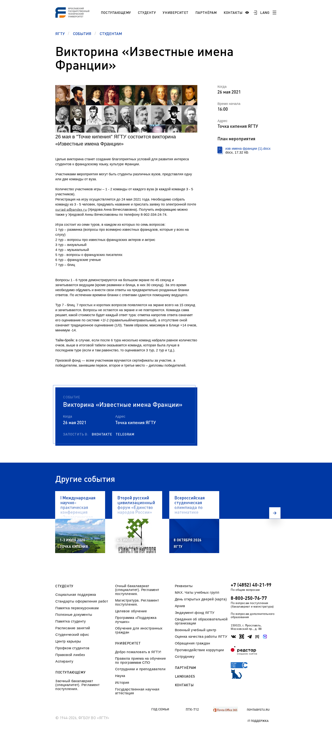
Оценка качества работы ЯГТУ (201, 637)
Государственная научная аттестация (137, 691)
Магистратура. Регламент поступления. (137, 602)
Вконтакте (102, 434)
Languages (185, 676)
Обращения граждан (192, 643)
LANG (265, 12)
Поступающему (116, 12)
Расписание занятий (72, 628)
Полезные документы (73, 615)
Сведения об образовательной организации (201, 621)
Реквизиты (184, 586)
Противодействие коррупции (199, 650)
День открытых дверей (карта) (201, 599)
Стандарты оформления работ (81, 601)
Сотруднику (185, 657)
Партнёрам (206, 12)
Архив (180, 606)
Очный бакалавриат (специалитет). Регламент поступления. (137, 590)
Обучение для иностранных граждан (139, 630)
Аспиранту (64, 661)
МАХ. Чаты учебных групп (197, 592)
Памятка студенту (70, 621)
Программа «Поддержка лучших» (136, 619)
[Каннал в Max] (265, 636)
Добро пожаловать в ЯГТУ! (138, 652)
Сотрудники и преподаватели (140, 669)
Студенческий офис (72, 635)
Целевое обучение (131, 611)
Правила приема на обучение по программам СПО (140, 660)
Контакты (233, 12)
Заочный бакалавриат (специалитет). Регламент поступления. (77, 685)
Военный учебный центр (195, 630)
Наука (120, 676)
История (122, 682)
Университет (175, 12)
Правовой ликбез (70, 655)
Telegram (125, 434)
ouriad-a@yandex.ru (71, 209)
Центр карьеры (68, 641)
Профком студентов (72, 648)
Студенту (147, 12)
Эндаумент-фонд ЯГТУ (194, 613)
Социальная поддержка (75, 595)
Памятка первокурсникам (77, 608)
